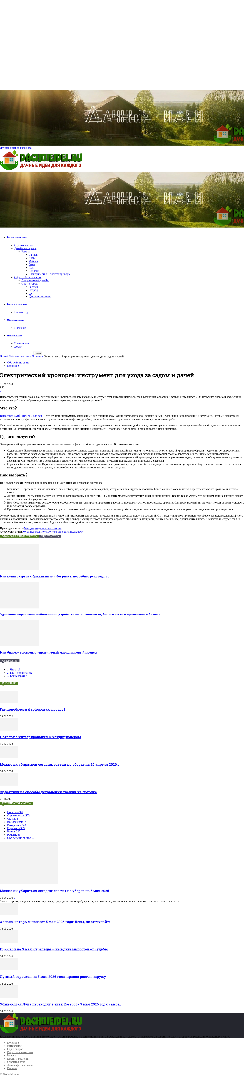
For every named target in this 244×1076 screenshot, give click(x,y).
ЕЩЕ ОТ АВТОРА (50, 536)
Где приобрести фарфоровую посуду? (32, 709)
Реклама (12, 1068)
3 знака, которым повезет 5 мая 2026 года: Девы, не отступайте (55, 921)
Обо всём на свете (15, 320)
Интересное (21, 343)
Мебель (33, 261)
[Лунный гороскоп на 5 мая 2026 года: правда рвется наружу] (9, 969)
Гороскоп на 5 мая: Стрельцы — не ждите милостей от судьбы (54, 949)
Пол (31, 267)
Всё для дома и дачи (17, 237)
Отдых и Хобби (14, 335)
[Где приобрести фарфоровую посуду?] (9, 702)
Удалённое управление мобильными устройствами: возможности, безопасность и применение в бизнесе (80, 614)
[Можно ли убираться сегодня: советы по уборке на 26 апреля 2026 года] (9, 757)
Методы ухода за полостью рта (42, 528)
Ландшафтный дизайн (35, 280)
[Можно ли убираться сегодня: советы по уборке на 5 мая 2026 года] (29, 883)
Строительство (23, 245)
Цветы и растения (40, 296)
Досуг (18, 346)
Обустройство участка (27, 277)
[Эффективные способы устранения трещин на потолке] (9, 784)
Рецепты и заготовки (17, 304)
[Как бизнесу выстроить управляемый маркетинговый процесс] (19, 645)
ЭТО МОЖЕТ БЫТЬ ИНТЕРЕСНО (19, 536)
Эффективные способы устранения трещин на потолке (48, 792)
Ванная (33, 254)
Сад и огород (29, 283)
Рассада (33, 286)
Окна (32, 264)
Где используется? (19, 672)
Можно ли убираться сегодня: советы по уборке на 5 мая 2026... (55, 890)
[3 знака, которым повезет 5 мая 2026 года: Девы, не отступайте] (9, 914)
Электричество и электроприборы (49, 273)
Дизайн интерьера (25, 248)
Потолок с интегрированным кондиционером (40, 737)
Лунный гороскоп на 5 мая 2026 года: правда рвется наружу (53, 976)
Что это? (13, 669)
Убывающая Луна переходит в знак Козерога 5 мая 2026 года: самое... (60, 1004)
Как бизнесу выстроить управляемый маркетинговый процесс (48, 652)
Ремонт (25, 251)
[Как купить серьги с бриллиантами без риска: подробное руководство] (19, 569)
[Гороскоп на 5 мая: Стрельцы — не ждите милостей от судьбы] (9, 941)
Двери (32, 257)
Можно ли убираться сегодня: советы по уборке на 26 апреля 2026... (59, 764)
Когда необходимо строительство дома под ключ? (53, 531)
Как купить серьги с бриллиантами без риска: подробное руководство (54, 576)
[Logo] (42, 169)
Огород (33, 289)
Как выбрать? (17, 675)
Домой (4, 356)
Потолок (34, 270)
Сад (31, 293)
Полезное (20, 327)
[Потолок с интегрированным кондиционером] (9, 729)
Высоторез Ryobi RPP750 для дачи (21, 415)
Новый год (21, 312)
